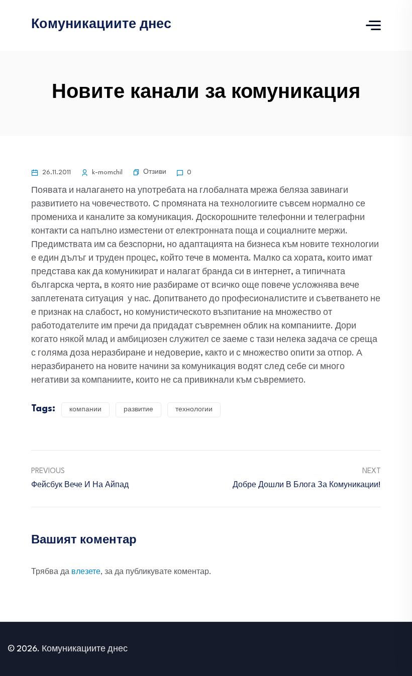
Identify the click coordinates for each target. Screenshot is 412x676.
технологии (194, 409)
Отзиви (154, 172)
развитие (138, 409)
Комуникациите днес (101, 25)
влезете (85, 572)
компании (85, 409)
